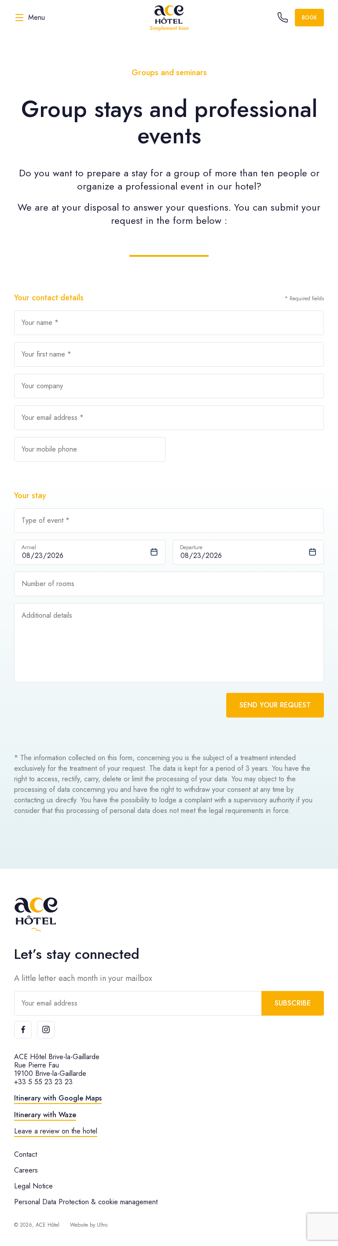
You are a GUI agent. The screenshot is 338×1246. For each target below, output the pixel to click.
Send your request (275, 705)
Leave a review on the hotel (55, 1131)
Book (309, 18)
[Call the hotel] (282, 17)
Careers (26, 1170)
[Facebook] (23, 1029)
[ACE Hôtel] (169, 17)
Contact (25, 1154)
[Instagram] (46, 1029)
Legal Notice (33, 1186)
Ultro (102, 1225)
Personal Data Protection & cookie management (86, 1202)
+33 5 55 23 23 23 (43, 1082)
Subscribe (293, 1003)
